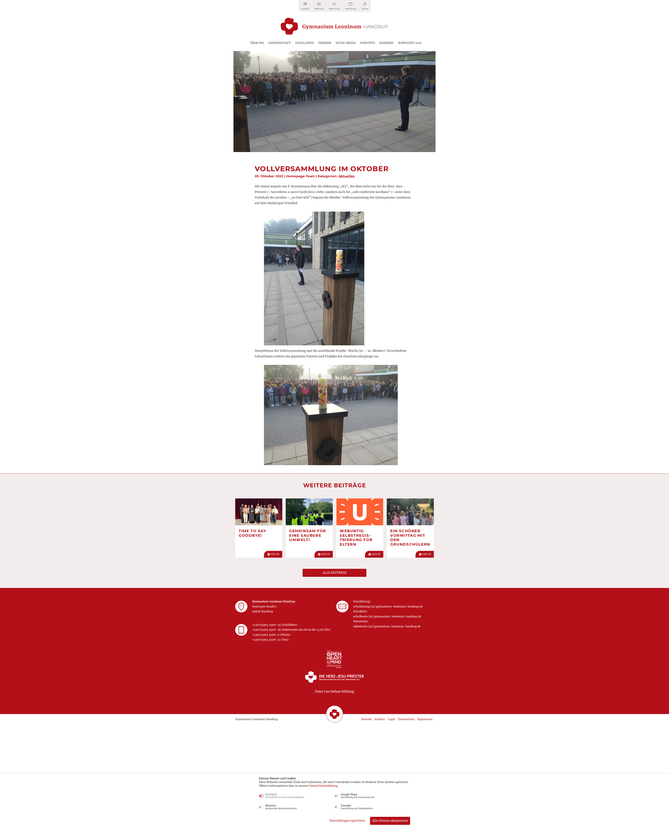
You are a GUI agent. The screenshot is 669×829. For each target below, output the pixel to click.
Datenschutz (406, 719)
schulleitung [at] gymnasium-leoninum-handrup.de (388, 606)
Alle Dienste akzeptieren (390, 821)
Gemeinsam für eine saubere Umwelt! (307, 535)
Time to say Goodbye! (252, 533)
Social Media (346, 43)
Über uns (257, 43)
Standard (284, 795)
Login (391, 719)
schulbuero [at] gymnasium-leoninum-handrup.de (387, 616)
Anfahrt (380, 719)
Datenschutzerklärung (323, 785)
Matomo (281, 806)
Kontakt (366, 719)
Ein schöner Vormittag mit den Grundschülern (410, 538)
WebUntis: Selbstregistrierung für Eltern (356, 538)
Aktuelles (346, 176)
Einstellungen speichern (347, 821)
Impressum (424, 719)
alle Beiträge (334, 573)
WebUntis (367, 43)
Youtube (357, 806)
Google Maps (357, 795)
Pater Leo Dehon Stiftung (334, 691)
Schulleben (304, 43)
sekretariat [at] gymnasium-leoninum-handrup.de (387, 626)
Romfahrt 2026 (410, 43)
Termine (324, 43)
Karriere (386, 43)
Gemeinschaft (279, 43)
